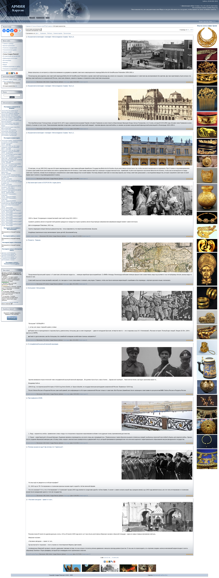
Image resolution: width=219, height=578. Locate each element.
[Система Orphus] (12, 317)
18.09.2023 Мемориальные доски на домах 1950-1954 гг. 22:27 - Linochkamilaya (11, 187)
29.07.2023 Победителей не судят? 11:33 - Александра (12, 213)
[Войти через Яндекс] (15, 30)
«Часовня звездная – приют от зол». (40, 499)
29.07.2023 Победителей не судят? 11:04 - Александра (12, 219)
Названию (43, 33)
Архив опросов (13, 302)
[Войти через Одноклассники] (12, 34)
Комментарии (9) (84, 81)
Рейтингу (49, 33)
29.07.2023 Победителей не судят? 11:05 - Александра (12, 216)
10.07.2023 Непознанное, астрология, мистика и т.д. (9, 130)
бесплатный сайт (158, 575)
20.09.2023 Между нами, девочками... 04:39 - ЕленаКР (9, 172)
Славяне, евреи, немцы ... (10, 79)
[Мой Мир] (12, 73)
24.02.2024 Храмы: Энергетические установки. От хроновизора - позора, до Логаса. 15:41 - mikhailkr (12, 142)
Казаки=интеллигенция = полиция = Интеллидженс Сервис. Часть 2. (51, 86)
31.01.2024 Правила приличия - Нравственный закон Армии (11, 114)
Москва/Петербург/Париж (32, 554)
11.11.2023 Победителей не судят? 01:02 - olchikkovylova (12, 155)
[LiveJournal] (14, 73)
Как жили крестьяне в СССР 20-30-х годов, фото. (44, 182)
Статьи (34, 26)
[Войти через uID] (4, 30)
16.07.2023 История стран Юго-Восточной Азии (11, 127)
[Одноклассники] (9, 73)
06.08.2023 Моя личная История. (11, 116)
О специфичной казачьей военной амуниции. (43, 344)
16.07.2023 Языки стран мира (10, 123)
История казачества (9, 86)
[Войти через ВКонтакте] (8, 30)
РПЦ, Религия (7, 81)
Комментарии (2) (84, 128)
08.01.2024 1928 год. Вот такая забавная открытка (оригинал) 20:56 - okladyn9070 (10, 151)
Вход (47, 17)
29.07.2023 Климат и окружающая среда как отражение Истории (11, 118)
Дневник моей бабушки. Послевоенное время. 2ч (9, 253)
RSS (214, 21)
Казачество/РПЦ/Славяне (44, 26)
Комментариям (57, 33)
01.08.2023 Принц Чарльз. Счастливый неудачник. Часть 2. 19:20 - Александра (11, 210)
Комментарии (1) (84, 178)
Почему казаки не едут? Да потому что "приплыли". (45, 447)
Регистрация (40, 17)
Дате (37, 33)
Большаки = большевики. (36, 288)
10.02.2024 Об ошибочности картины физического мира (10, 111)
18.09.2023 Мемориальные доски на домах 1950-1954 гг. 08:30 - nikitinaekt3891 (11, 191)
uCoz (165, 575)
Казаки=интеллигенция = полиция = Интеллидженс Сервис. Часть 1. (51, 133)
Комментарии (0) (86, 236)
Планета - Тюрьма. (34, 240)
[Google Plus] (17, 73)
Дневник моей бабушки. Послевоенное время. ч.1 (9, 256)
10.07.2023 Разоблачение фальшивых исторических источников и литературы (9, 134)
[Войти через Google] (20, 30)
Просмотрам (67, 33)
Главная (32, 17)
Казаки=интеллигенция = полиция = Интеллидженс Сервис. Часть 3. (51, 37)
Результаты (5, 302)
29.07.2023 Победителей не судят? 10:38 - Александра (12, 224)
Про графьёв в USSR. (35, 398)
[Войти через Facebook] (12, 30)
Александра (67, 81)
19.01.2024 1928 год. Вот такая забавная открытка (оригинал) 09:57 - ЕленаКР (10, 147)
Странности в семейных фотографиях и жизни (9, 259)
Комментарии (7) (86, 554)
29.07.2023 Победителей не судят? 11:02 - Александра (12, 222)
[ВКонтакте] (7, 73)
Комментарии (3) (84, 495)
